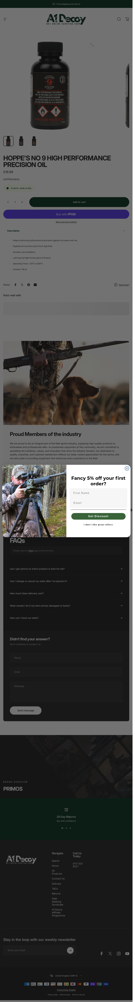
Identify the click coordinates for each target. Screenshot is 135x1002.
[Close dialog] (127, 468)
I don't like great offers (98, 525)
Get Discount (98, 516)
